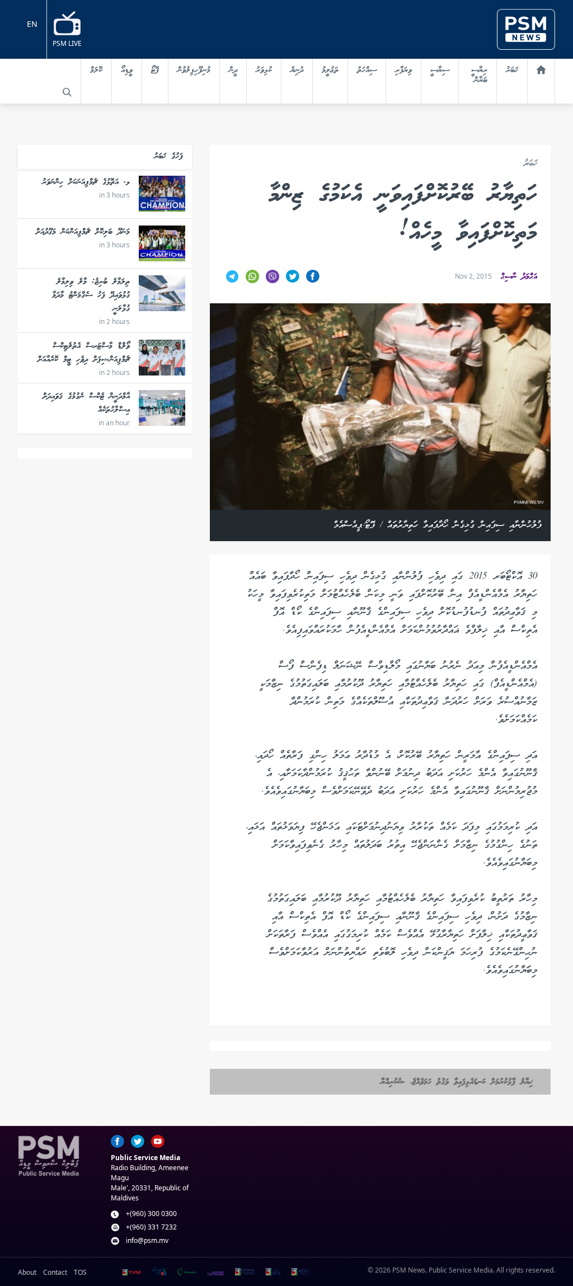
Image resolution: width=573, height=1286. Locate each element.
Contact (55, 1272)
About (27, 1272)
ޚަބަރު (512, 70)
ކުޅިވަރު (264, 70)
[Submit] (67, 92)
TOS (80, 1272)
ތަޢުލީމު (330, 70)
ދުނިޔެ (296, 70)
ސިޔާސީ (439, 70)
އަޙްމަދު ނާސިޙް (519, 277)
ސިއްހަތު (367, 70)
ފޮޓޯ (155, 70)
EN (32, 23)
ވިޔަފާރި (403, 70)
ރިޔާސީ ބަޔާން (479, 75)
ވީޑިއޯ (127, 70)
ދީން (233, 70)
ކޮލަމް (96, 70)
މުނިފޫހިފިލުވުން (193, 70)
